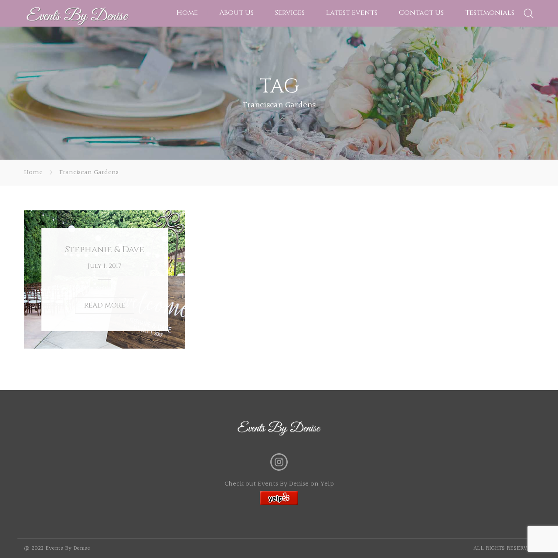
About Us (236, 12)
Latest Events (352, 12)
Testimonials (489, 12)
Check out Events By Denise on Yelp (279, 484)
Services (290, 12)
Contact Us (421, 12)
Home (187, 12)
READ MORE (104, 305)
